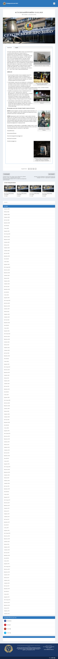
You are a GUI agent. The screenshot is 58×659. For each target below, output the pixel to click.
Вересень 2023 (7, 306)
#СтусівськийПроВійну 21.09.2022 (22, 194)
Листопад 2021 (7, 366)
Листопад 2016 (7, 533)
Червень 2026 (7, 214)
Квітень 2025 (6, 253)
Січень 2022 (6, 361)
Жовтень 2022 (7, 336)
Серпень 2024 (6, 275)
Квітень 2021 (6, 386)
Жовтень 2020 (7, 403)
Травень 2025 (7, 250)
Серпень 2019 (6, 441)
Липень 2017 (6, 511)
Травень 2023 (7, 317)
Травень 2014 (7, 613)
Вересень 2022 (7, 339)
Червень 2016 (7, 547)
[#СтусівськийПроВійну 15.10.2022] (10, 188)
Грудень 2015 (6, 563)
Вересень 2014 (7, 605)
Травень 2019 (7, 450)
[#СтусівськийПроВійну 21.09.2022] (22, 188)
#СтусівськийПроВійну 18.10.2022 (47, 194)
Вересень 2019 (7, 439)
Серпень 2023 (6, 308)
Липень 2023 (6, 311)
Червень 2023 (7, 314)
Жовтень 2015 (7, 569)
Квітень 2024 (6, 286)
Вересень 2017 (7, 505)
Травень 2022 (7, 350)
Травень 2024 (7, 283)
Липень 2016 (6, 544)
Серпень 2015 (6, 574)
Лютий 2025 (6, 258)
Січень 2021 (6, 394)
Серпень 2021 (6, 375)
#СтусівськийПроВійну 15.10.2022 (9, 194)
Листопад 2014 (7, 599)
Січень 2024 (6, 294)
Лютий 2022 (6, 358)
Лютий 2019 (6, 458)
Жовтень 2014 (7, 602)
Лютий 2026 (6, 225)
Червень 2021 (7, 380)
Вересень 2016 (7, 538)
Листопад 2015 (7, 566)
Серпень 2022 (6, 342)
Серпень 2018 (6, 475)
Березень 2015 (7, 588)
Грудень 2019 (6, 430)
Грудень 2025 (6, 231)
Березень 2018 (7, 488)
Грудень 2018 (6, 463)
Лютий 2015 (6, 591)
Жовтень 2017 (7, 502)
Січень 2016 (6, 560)
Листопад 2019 (7, 433)
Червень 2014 (7, 610)
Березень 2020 (7, 422)
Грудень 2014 (6, 596)
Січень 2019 (6, 461)
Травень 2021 (7, 383)
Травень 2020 (7, 416)
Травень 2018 (7, 483)
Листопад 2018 (7, 466)
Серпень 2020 (6, 408)
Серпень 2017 (6, 508)
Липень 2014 (6, 608)
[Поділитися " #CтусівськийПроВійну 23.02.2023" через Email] (35, 169)
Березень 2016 (7, 555)
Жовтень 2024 (7, 269)
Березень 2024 (7, 289)
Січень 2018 (6, 494)
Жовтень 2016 (7, 535)
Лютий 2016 (6, 558)
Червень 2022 (7, 347)
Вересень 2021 (7, 372)
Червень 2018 (7, 480)
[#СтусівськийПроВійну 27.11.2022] (35, 188)
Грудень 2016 (6, 530)
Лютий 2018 (6, 491)
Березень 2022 (7, 355)
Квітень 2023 (6, 319)
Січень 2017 (6, 527)
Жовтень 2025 (7, 236)
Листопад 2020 (7, 400)
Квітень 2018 (6, 486)
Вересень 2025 (7, 239)
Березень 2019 (7, 455)
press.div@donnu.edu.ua (49, 649)
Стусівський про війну (32, 14)
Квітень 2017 (6, 519)
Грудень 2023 (6, 297)
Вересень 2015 (7, 572)
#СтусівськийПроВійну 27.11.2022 (34, 194)
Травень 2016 (7, 549)
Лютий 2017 (6, 524)
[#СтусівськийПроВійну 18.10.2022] (48, 188)
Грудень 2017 (6, 497)
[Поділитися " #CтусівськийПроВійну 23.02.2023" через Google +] (33, 169)
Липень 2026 (6, 211)
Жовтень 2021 (7, 369)
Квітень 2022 (6, 353)
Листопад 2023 (7, 300)
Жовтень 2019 (7, 436)
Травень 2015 (7, 583)
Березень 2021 (7, 389)
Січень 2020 (6, 427)
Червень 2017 (7, 513)
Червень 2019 (7, 447)
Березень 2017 (7, 522)
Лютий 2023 (6, 325)
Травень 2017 (7, 516)
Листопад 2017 (7, 500)
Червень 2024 (7, 281)
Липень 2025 (6, 245)
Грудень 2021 (6, 364)
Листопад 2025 (7, 233)
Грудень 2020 (6, 397)
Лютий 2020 (6, 425)
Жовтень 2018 (7, 469)
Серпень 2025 (6, 242)
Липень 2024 (6, 278)
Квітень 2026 (6, 220)
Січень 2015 (6, 594)
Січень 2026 (6, 228)
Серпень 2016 (6, 541)
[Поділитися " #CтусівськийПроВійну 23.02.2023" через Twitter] (31, 169)
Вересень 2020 (7, 405)
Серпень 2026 (6, 208)
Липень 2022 (6, 344)
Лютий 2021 (6, 391)
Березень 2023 (7, 322)
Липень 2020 (6, 411)
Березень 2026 (7, 222)
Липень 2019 (6, 444)
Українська (9, 47)
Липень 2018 (6, 477)
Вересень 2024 (7, 272)
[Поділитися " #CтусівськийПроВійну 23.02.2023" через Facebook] (29, 169)
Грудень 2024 (6, 264)
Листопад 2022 (7, 333)
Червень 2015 (7, 580)
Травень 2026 (7, 217)
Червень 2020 (7, 414)
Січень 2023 (6, 328)
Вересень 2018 (7, 472)
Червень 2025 (7, 247)
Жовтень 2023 (7, 303)
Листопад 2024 (7, 267)
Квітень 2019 (6, 452)
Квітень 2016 (6, 552)
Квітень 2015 (6, 585)
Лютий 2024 (6, 292)
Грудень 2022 (6, 330)
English (16, 47)
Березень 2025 (7, 256)
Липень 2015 (6, 577)
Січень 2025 (6, 261)
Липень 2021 (6, 378)
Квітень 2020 (6, 419)
